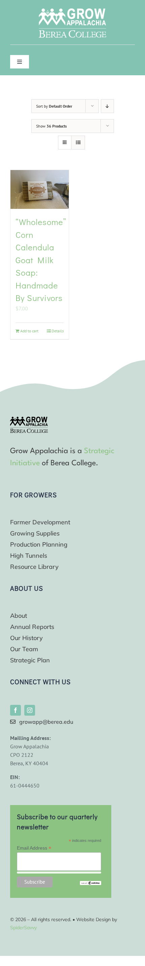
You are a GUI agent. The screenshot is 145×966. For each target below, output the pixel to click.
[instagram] (29, 710)
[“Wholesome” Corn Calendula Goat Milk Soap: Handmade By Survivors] (39, 189)
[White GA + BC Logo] (72, 11)
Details (58, 330)
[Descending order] (107, 106)
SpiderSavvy (23, 927)
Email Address (34, 848)
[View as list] (78, 142)
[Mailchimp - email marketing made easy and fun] (90, 883)
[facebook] (15, 710)
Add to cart (29, 330)
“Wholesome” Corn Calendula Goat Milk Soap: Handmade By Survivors (41, 259)
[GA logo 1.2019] (29, 419)
